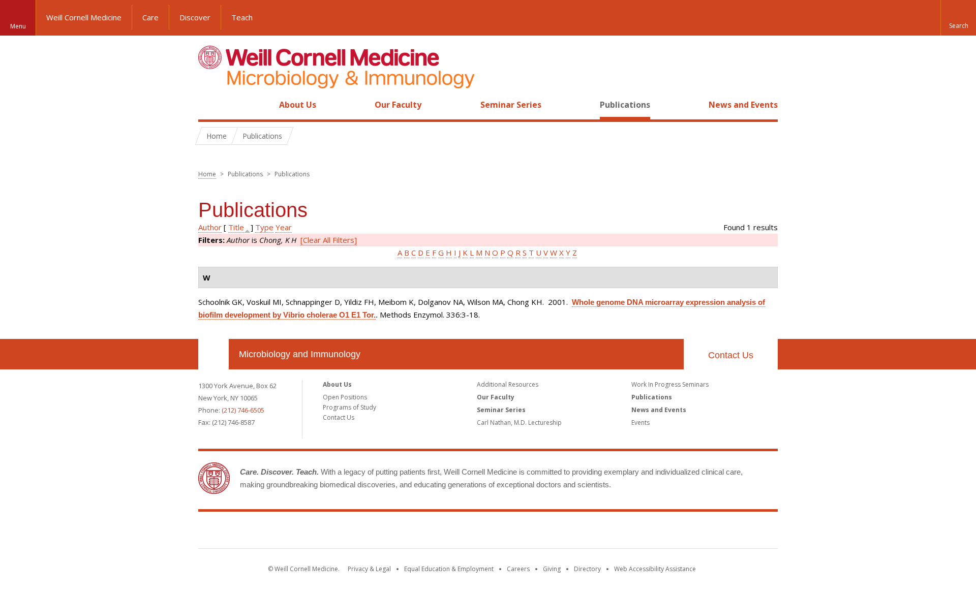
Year (284, 227)
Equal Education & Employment (449, 569)
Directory (587, 569)
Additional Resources (507, 384)
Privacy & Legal (369, 569)
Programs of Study (349, 407)
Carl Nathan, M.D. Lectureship (519, 422)
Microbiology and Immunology (299, 354)
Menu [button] (18, 26)
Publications (625, 104)
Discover (194, 17)
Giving (552, 569)
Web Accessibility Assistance (655, 569)
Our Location (213, 354)
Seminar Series (510, 104)
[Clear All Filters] (328, 240)
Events (640, 422)
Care (150, 17)
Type (264, 227)
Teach (242, 17)
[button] (958, 18)
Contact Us (730, 355)
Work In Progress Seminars (670, 384)
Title (236, 227)
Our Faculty (398, 104)
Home (209, 105)
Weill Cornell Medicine (83, 17)
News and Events (743, 104)
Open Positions (345, 397)
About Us (297, 104)
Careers (518, 569)
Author (210, 227)
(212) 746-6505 (243, 410)
